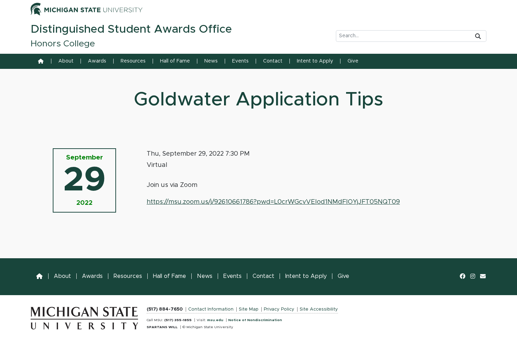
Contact (272, 61)
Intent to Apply (315, 61)
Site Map (248, 309)
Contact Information (211, 309)
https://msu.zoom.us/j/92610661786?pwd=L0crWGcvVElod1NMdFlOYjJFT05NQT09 (273, 202)
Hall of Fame (175, 61)
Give (352, 61)
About (66, 61)
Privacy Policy (279, 309)
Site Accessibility (319, 309)
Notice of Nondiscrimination (255, 320)
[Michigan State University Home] (84, 316)
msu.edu (215, 320)
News (211, 61)
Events (240, 61)
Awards (97, 61)
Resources (133, 61)
